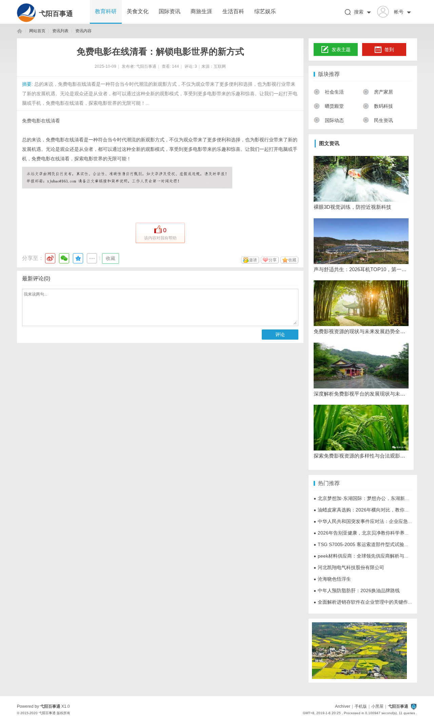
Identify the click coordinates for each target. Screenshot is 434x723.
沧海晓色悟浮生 (332, 579)
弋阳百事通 (56, 13)
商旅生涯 (201, 11)
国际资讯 (169, 11)
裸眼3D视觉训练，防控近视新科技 (352, 207)
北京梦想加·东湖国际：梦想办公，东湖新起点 (364, 498)
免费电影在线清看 (41, 120)
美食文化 (138, 11)
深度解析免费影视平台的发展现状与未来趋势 (361, 394)
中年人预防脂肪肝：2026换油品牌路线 (357, 590)
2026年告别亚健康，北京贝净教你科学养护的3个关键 (372, 533)
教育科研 (106, 11)
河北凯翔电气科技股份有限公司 (349, 567)
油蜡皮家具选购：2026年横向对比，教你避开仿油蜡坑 (373, 510)
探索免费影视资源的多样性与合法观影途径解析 (361, 456)
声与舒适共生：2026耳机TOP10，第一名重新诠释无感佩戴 (361, 269)
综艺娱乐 (265, 11)
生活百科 (233, 11)
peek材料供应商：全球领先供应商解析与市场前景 (368, 556)
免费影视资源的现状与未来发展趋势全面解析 (361, 331)
